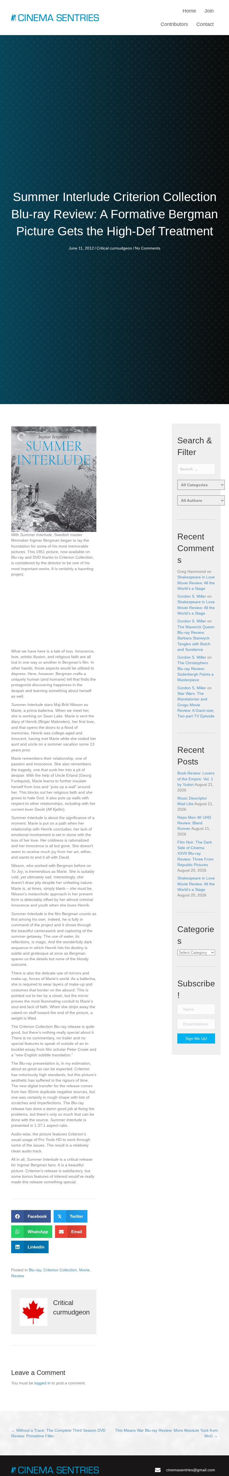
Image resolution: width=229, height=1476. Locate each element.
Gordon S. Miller (191, 596)
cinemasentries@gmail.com (190, 1470)
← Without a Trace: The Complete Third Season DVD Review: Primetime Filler (58, 1433)
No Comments (147, 248)
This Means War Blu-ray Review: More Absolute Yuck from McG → (166, 1433)
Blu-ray (35, 1270)
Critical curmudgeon (114, 248)
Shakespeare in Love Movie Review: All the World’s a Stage (196, 583)
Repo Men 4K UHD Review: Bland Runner (194, 823)
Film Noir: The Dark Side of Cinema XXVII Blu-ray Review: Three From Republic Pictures (195, 853)
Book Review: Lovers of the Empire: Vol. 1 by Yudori (195, 779)
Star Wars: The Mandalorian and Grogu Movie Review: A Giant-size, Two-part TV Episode (195, 704)
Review (17, 1276)
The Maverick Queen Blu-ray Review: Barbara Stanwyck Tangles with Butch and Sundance (195, 638)
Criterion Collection (60, 1270)
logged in (42, 1383)
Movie (84, 1270)
